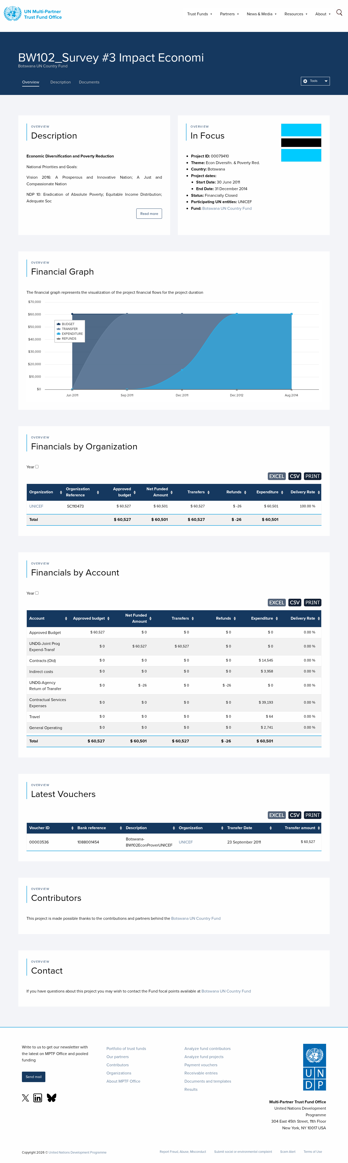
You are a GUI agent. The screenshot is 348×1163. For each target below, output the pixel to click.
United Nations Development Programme (77, 1152)
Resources (291, 15)
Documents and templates (207, 1081)
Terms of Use (313, 1151)
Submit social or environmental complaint (243, 1151)
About (318, 15)
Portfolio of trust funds (126, 1048)
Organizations (118, 1073)
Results (190, 1089)
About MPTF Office (123, 1081)
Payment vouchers (200, 1065)
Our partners (117, 1056)
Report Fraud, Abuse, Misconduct (183, 1151)
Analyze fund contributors (207, 1048)
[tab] (34, 82)
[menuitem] (315, 81)
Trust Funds (195, 15)
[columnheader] (44, 492)
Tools (313, 80)
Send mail (34, 1076)
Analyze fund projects (203, 1056)
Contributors (117, 1065)
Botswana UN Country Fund (43, 66)
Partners (225, 15)
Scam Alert (288, 1151)
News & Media (257, 15)
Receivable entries (201, 1073)
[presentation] (34, 82)
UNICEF (36, 506)
